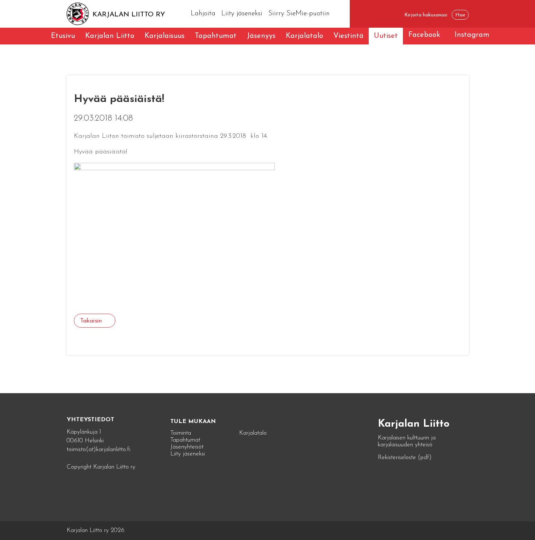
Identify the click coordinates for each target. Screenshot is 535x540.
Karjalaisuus (164, 36)
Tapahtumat (216, 36)
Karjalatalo (304, 36)
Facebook (424, 35)
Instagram (472, 35)
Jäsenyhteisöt (186, 447)
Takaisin (91, 321)
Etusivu (63, 36)
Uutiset (386, 36)
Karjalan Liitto (109, 36)
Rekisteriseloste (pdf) (405, 457)
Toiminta (180, 433)
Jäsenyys (261, 36)
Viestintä (348, 36)
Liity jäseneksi (241, 13)
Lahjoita (203, 13)
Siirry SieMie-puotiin (299, 13)
